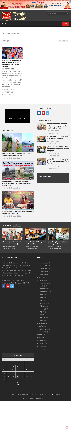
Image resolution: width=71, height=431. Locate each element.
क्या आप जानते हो (43, 323)
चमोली (41, 297)
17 (4, 373)
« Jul (18, 383)
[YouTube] (43, 113)
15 (27, 370)
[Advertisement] (35, 416)
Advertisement (43, 263)
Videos (41, 280)
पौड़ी (41, 312)
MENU (4, 23)
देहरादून (42, 303)
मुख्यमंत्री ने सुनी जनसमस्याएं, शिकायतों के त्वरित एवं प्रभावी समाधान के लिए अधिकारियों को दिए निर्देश (58, 149)
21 (22, 373)
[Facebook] (39, 113)
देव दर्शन (41, 326)
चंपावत (41, 294)
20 (18, 373)
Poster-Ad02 (44, 268)
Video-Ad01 (44, 271)
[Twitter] (47, 113)
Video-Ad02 (44, 274)
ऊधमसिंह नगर (43, 291)
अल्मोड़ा (42, 286)
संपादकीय (41, 346)
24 (4, 376)
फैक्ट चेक (41, 340)
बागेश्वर (42, 314)
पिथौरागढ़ (42, 309)
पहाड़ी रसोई (41, 337)
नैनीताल (42, 306)
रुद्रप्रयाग (42, 317)
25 (8, 376)
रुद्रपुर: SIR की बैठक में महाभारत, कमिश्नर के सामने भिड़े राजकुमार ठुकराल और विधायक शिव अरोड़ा (58, 161)
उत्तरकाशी (42, 289)
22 (27, 373)
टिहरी (41, 300)
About (31, 398)
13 (18, 370)
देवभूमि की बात (42, 329)
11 (8, 370)
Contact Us (39, 398)
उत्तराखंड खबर (42, 283)
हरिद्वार (41, 320)
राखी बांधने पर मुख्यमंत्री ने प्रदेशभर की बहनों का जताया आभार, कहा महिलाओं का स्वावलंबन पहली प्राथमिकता (57, 126)
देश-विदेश (41, 332)
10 (4, 370)
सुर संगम (41, 349)
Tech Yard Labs (55, 394)
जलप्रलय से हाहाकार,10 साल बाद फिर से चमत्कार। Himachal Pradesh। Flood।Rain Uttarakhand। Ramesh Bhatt (17, 183)
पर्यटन (40, 335)
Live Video (42, 277)
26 (13, 376)
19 (13, 373)
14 (22, 370)
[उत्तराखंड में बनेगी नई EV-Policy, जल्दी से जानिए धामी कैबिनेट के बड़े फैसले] (41, 139)
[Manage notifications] (67, 427)
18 (8, 373)
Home (25, 398)
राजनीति (41, 343)
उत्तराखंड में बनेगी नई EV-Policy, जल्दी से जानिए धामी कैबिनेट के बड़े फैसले (35, 243)
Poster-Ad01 (44, 266)
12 (13, 370)
